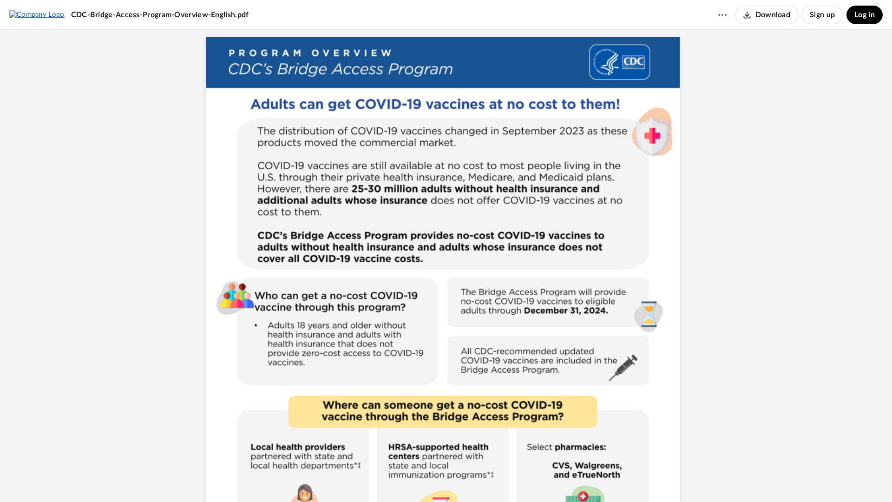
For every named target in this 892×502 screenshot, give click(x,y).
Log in (864, 15)
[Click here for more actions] (722, 15)
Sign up (822, 15)
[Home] (37, 14)
